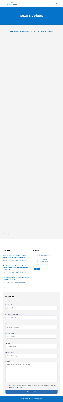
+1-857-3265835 (43, 264)
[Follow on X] (35, 269)
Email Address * (9, 324)
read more (8, 96)
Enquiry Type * (9, 352)
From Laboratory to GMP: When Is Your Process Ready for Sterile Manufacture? (30, 75)
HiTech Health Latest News (18, 260)
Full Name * (8, 305)
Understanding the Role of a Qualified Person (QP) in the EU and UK (30, 207)
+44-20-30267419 (43, 262)
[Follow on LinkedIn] (38, 269)
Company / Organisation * (12, 314)
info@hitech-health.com (43, 255)
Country (7, 343)
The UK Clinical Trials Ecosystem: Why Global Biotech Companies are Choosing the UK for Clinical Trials (30, 142)
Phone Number (9, 333)
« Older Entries (7, 234)
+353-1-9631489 (42, 259)
